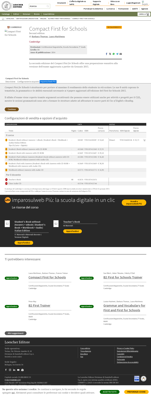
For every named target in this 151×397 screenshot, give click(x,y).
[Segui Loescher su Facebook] (7, 370)
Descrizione (10, 81)
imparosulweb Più (48, 81)
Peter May (32, 301)
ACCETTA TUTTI (109, 392)
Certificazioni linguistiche (27, 19)
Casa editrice (85, 348)
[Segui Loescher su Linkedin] (15, 370)
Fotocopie (121, 359)
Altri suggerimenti (15, 333)
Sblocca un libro (115, 3)
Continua (12, 109)
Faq (81, 357)
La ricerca (111, 9)
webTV (135, 9)
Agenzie (144, 9)
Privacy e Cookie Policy (125, 348)
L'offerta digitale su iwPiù (77, 3)
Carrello (142, 14)
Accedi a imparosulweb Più (134, 202)
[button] (144, 140)
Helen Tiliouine (117, 273)
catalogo (10, 19)
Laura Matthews (57, 36)
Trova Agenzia (85, 351)
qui (13, 392)
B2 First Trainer (39, 305)
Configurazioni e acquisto (28, 81)
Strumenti (61, 3)
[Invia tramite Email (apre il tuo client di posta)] (121, 53)
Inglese (43, 19)
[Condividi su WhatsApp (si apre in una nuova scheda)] (113, 53)
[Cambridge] (14, 27)
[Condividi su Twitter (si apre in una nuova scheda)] (110, 53)
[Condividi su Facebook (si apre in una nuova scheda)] (106, 53)
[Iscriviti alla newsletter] (23, 370)
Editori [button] (16, 14)
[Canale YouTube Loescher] (19, 370)
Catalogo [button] (6, 14)
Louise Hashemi (109, 301)
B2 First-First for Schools (59, 19)
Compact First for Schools (47, 277)
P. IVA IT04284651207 (13, 380)
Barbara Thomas (40, 36)
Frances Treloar (62, 273)
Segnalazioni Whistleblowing (127, 351)
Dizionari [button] (26, 14)
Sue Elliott (107, 273)
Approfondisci (24, 242)
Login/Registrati (133, 3)
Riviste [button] (37, 14)
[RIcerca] (47, 6)
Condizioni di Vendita (125, 357)
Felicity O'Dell (130, 273)
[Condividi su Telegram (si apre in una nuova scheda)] (117, 53)
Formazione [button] (123, 9)
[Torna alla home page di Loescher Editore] (12, 6)
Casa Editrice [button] (48, 14)
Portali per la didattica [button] (93, 9)
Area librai (84, 354)
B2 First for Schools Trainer (122, 277)
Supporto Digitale (97, 3)
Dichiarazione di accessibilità (127, 362)
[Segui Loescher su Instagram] (11, 370)
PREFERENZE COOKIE (136, 392)
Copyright (120, 354)
